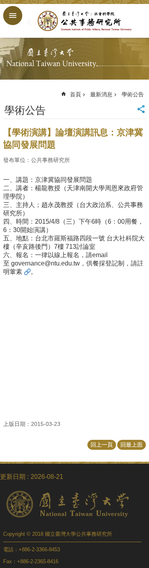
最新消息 (101, 94)
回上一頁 (102, 444)
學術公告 (133, 94)
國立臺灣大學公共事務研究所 (82, 20)
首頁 (75, 94)
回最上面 (131, 444)
